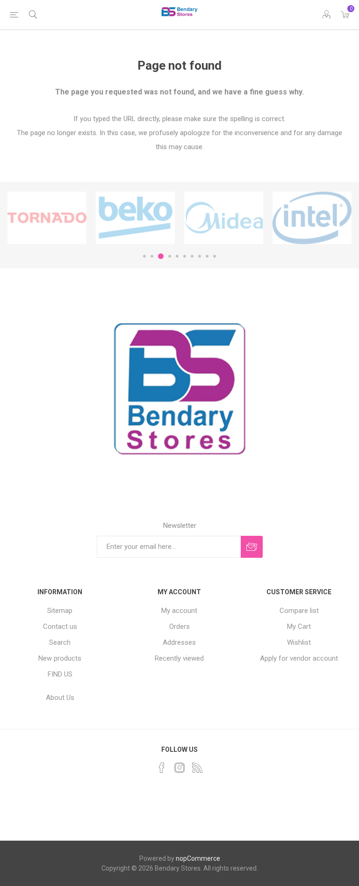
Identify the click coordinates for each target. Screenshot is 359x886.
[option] (47, 218)
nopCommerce (198, 858)
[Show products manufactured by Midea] (223, 218)
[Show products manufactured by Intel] (312, 218)
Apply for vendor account (299, 658)
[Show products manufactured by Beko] (135, 218)
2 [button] (152, 256)
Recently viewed (179, 658)
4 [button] (169, 256)
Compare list (299, 610)
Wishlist (299, 642)
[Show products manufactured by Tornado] (46, 218)
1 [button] (144, 256)
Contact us (60, 626)
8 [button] (199, 256)
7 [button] (192, 256)
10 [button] (214, 256)
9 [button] (207, 256)
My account (179, 610)
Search (60, 642)
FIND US (60, 674)
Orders (179, 626)
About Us (60, 697)
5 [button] (177, 256)
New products (59, 658)
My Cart (299, 626)
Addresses (179, 642)
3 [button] (161, 256)
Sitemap (59, 610)
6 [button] (184, 256)
